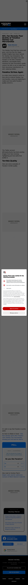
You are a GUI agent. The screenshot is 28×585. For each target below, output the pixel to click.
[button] (14, 288)
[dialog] (14, 292)
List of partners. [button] (17, 296)
